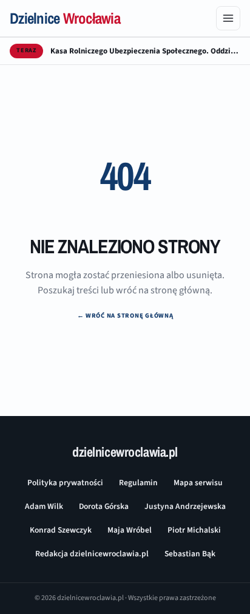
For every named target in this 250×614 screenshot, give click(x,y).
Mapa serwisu (198, 482)
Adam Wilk (44, 506)
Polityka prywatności (65, 482)
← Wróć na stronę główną (125, 315)
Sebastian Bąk (189, 553)
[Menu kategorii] (228, 18)
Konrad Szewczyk (61, 530)
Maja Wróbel (129, 530)
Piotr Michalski (194, 530)
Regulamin (138, 482)
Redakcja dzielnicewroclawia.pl (92, 553)
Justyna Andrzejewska (185, 506)
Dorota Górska (104, 506)
